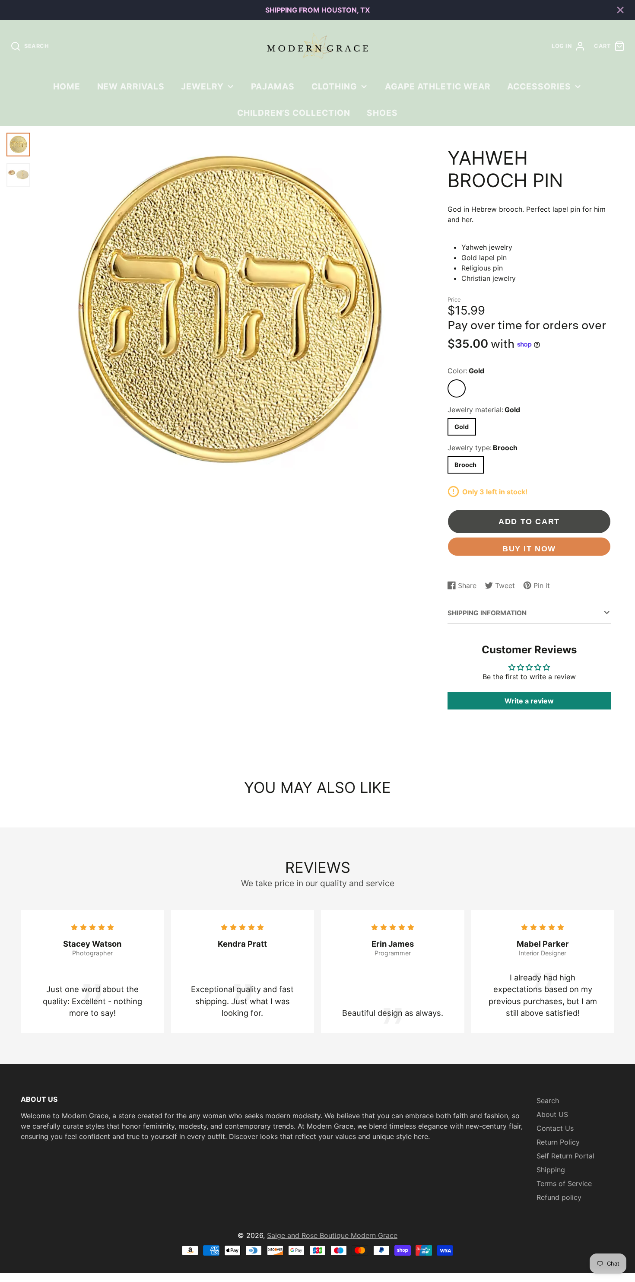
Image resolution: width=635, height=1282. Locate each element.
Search (548, 1100)
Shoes (382, 113)
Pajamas (273, 86)
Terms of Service (564, 1183)
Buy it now (529, 548)
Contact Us (555, 1128)
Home (66, 86)
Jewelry (202, 86)
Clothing (334, 86)
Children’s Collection (293, 113)
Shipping (551, 1169)
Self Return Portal (565, 1156)
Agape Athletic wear (438, 86)
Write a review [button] (529, 701)
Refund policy (559, 1197)
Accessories (539, 86)
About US (552, 1114)
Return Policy (558, 1142)
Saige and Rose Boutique (309, 1235)
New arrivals (131, 86)
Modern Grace (374, 1235)
